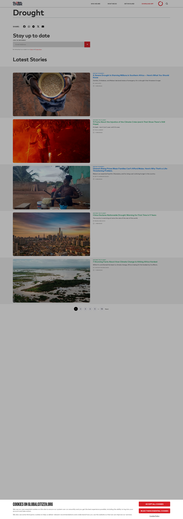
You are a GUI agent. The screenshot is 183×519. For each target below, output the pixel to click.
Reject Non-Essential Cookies (154, 511)
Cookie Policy (154, 516)
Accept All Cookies (154, 504)
